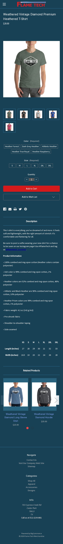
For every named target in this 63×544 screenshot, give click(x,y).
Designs (31, 490)
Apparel (31, 484)
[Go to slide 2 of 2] (32, 428)
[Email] (9, 209)
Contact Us (32, 460)
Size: (31, 160)
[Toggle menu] (4, 4)
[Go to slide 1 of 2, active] (27, 428)
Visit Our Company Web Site (31, 463)
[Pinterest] (25, 209)
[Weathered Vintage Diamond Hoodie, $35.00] (44, 394)
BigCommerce (36, 533)
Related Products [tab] (31, 370)
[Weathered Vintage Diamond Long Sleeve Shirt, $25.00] (16, 394)
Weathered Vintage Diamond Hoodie (44, 416)
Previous (4, 400)
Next (56, 400)
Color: (31, 141)
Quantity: (31, 174)
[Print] (15, 209)
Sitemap (31, 466)
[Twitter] (20, 209)
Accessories (31, 487)
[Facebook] (4, 209)
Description (31, 221)
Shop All (31, 480)
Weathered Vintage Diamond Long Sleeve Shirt (16, 417)
